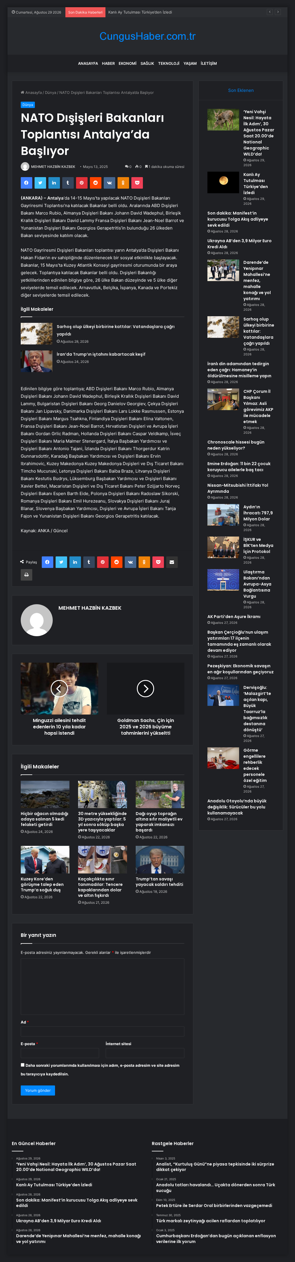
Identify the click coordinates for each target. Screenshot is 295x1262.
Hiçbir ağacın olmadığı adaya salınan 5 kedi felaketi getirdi (44, 819)
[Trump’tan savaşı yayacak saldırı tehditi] (160, 859)
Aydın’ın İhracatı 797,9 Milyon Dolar (258, 513)
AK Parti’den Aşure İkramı (233, 616)
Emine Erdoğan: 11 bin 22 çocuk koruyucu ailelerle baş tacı (239, 467)
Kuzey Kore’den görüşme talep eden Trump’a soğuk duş (42, 884)
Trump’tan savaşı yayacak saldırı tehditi (159, 881)
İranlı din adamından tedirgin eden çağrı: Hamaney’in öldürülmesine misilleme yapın (239, 370)
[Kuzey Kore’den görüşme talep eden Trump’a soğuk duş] (45, 859)
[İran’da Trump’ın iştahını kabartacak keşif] (36, 361)
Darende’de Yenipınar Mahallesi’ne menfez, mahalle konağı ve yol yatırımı (257, 280)
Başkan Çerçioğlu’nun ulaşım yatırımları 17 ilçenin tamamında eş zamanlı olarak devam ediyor (239, 641)
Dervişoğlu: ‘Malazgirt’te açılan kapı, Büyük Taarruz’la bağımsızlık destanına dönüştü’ (257, 709)
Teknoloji (168, 63)
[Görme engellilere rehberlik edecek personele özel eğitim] (223, 758)
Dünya (50, 92)
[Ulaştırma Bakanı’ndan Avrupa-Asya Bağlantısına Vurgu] (223, 580)
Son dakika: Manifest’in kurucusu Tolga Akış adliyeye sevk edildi (237, 219)
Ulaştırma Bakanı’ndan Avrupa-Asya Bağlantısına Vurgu (257, 584)
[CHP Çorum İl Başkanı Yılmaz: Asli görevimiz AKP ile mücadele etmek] (223, 399)
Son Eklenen (241, 90)
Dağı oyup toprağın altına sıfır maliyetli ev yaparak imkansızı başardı (159, 822)
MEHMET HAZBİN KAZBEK (53, 166)
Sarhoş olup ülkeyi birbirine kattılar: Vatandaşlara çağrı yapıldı (258, 331)
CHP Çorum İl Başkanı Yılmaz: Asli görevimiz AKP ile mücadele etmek (258, 407)
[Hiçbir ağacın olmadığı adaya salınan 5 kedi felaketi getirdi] (45, 794)
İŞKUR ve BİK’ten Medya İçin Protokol (258, 545)
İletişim (209, 63)
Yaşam (190, 63)
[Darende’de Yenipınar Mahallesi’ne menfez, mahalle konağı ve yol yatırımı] (223, 270)
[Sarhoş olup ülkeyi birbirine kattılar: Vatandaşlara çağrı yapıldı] (36, 333)
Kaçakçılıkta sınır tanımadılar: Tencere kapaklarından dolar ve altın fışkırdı (100, 887)
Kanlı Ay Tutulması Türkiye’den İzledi (255, 184)
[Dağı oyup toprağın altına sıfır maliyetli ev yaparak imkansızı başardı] (160, 794)
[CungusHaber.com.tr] (147, 36)
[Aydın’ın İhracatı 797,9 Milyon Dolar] (223, 515)
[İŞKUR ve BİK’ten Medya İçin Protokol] (223, 547)
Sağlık (147, 63)
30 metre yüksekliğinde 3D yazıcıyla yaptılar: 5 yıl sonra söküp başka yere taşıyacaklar (102, 822)
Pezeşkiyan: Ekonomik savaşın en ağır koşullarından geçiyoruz (240, 669)
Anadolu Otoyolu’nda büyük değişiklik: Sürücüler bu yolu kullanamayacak (236, 807)
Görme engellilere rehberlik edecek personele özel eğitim (255, 765)
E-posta (29, 1043)
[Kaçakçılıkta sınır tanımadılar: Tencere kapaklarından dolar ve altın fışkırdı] (102, 859)
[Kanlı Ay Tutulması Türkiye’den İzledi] (223, 182)
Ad (25, 1022)
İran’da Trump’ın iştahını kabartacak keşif (101, 354)
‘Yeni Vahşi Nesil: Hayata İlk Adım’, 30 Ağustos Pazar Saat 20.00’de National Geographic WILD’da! (258, 133)
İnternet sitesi (118, 1043)
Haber (108, 63)
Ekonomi (128, 63)
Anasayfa (88, 63)
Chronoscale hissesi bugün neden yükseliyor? (235, 445)
